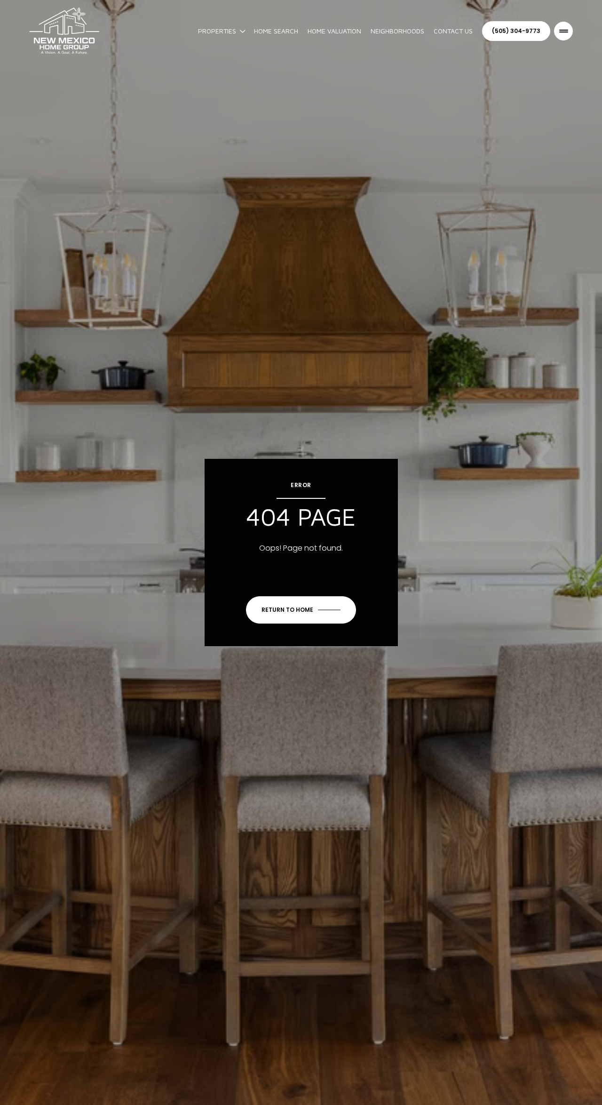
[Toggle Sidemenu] (563, 31)
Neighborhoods (397, 31)
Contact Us (453, 31)
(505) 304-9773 (516, 31)
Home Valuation (334, 31)
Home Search (276, 31)
